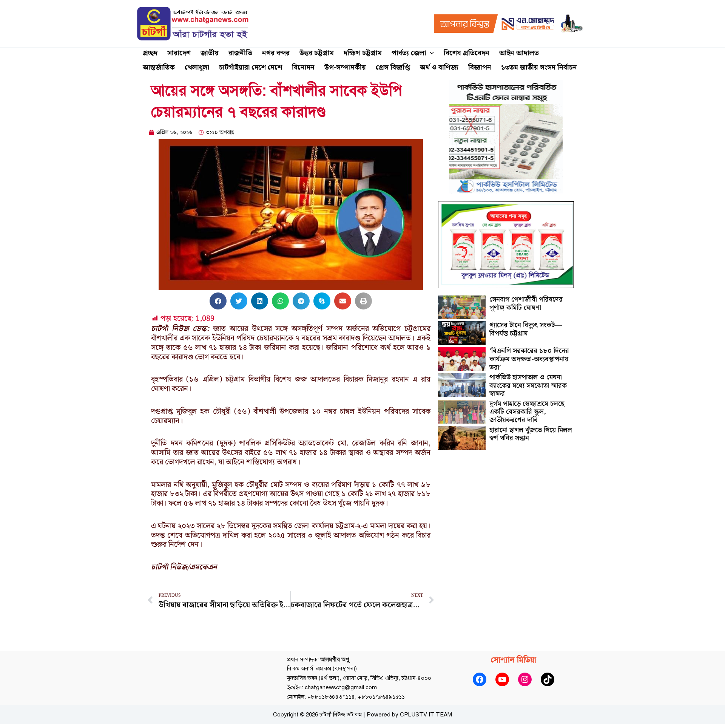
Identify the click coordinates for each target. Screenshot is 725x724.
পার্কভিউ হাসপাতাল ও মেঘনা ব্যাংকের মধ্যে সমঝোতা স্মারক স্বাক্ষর (528, 385)
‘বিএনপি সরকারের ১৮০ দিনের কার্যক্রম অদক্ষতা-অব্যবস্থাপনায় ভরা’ (529, 359)
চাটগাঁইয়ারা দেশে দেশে (250, 67)
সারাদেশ (179, 53)
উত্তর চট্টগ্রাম (316, 53)
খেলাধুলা (197, 67)
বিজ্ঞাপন (479, 67)
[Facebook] (479, 679)
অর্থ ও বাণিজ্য (439, 67)
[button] (430, 53)
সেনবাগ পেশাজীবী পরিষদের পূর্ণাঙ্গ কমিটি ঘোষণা (526, 303)
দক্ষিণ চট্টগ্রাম (363, 53)
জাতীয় (210, 53)
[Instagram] (525, 679)
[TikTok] (547, 679)
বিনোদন (303, 67)
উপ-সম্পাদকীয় (345, 67)
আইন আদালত (519, 53)
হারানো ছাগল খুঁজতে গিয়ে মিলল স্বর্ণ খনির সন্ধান (530, 434)
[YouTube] (502, 679)
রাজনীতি (240, 53)
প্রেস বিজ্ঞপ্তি (393, 67)
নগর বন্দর (276, 53)
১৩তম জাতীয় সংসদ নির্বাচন (539, 67)
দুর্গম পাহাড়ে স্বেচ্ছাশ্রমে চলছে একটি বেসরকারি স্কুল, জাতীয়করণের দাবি (527, 411)
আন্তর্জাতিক (159, 67)
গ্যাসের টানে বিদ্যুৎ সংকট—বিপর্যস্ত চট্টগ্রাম (525, 329)
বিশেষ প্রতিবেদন (466, 53)
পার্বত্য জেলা (409, 53)
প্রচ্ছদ (150, 53)
